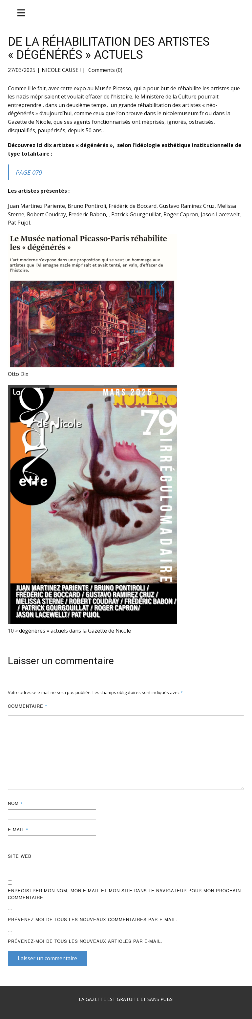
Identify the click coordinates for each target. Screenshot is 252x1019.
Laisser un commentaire (47, 958)
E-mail (18, 829)
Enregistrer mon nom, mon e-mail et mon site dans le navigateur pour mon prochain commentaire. (124, 893)
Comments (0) (104, 70)
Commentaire (28, 706)
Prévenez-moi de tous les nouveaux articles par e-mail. (85, 941)
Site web (20, 856)
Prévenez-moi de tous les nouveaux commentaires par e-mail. (93, 919)
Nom (15, 803)
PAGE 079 (29, 172)
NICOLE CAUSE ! (61, 70)
